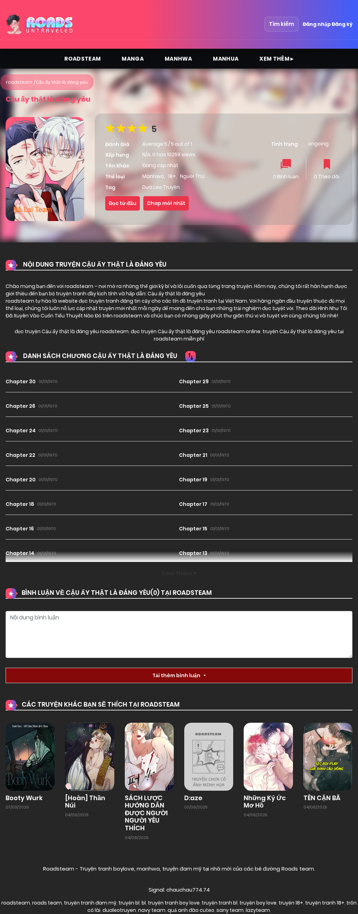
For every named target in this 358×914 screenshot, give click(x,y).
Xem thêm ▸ (276, 58)
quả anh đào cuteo (190, 910)
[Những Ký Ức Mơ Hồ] (268, 756)
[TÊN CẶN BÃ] (327, 756)
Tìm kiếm (281, 24)
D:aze (193, 797)
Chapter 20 (21, 479)
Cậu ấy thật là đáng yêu (62, 82)
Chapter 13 (193, 553)
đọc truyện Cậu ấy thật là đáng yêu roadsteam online (195, 331)
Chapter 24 (21, 430)
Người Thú (192, 176)
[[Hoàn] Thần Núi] (89, 756)
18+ (172, 176)
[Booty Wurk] (30, 756)
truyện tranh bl (219, 902)
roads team (47, 902)
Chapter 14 (20, 553)
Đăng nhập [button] (317, 24)
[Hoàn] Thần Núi (85, 801)
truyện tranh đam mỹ (90, 902)
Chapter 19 (193, 479)
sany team (230, 910)
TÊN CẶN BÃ (322, 797)
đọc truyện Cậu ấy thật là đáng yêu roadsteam (72, 331)
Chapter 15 (193, 528)
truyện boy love (258, 902)
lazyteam (258, 910)
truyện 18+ (291, 902)
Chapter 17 (193, 504)
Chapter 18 (20, 504)
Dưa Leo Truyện (161, 187)
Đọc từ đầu (122, 203)
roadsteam (19, 82)
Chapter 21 (193, 455)
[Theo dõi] (327, 164)
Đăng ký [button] (342, 24)
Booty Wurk (24, 797)
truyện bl (129, 902)
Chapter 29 (194, 381)
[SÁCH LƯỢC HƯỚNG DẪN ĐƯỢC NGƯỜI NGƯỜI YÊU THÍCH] (149, 756)
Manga (133, 58)
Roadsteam (82, 58)
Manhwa (178, 58)
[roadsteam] (40, 24)
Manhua (225, 58)
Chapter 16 (20, 528)
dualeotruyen (119, 910)
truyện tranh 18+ (324, 902)
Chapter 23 (194, 430)
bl (144, 902)
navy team (151, 910)
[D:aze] (208, 756)
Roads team (297, 868)
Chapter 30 (21, 381)
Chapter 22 (20, 455)
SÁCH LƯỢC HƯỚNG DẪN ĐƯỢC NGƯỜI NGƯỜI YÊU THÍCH (146, 812)
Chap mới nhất (166, 203)
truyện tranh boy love (174, 902)
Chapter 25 (194, 406)
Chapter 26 (20, 406)
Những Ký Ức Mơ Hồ (265, 801)
